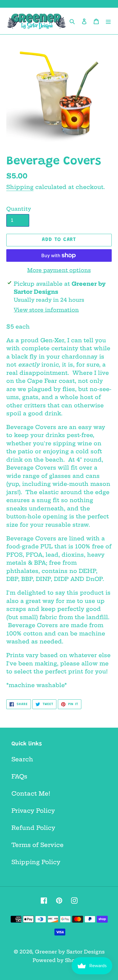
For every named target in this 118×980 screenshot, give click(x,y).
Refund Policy (33, 827)
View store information (46, 310)
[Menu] (108, 21)
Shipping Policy (35, 862)
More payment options (59, 270)
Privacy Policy (33, 810)
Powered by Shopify (59, 960)
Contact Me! (30, 793)
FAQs (19, 776)
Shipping (20, 187)
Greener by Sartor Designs (70, 952)
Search (22, 759)
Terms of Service (37, 844)
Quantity (18, 209)
